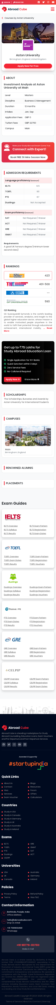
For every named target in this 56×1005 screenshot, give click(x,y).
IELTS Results (10, 533)
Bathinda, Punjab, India (18, 911)
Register (19, 2)
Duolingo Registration (40, 591)
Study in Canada (12, 815)
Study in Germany (12, 818)
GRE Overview (10, 648)
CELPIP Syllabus (11, 682)
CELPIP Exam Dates (38, 686)
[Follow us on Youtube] (53, 2)
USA (6, 872)
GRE (32, 843)
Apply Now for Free (28, 66)
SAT (32, 850)
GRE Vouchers (36, 656)
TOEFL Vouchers (37, 564)
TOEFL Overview (11, 556)
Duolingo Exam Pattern (40, 587)
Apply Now (12, 379)
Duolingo (8, 854)
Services (8, 793)
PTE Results (9, 625)
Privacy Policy (10, 893)
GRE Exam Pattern (38, 648)
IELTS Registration (38, 529)
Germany (35, 875)
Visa (6, 790)
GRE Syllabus (10, 652)
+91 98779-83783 (28, 945)
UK (5, 875)
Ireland (33, 879)
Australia (34, 872)
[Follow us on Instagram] (48, 2)
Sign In (7, 2)
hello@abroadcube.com (19, 919)
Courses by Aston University (19, 18)
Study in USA (10, 811)
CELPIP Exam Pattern (39, 679)
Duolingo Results (12, 594)
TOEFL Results (10, 564)
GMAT (33, 847)
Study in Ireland (11, 829)
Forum (33, 790)
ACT (32, 854)
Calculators (36, 797)
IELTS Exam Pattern (38, 526)
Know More (31, 379)
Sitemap (46, 1001)
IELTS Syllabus (10, 529)
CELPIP (7, 857)
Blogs (33, 783)
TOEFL (7, 847)
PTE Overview (10, 617)
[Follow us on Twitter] (43, 2)
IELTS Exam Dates (38, 533)
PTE (5, 850)
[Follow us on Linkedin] (25, 745)
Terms (7, 897)
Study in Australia (12, 825)
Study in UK (9, 822)
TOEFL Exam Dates (12, 560)
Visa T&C (34, 897)
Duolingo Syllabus (12, 591)
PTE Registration (37, 621)
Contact (8, 786)
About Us (8, 783)
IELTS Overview (11, 526)
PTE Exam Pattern (38, 617)
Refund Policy (36, 893)
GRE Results (9, 656)
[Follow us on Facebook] (39, 2)
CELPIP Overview (11, 679)
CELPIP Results (10, 686)
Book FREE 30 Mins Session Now (28, 157)
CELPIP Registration (39, 682)
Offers (33, 793)
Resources (35, 786)
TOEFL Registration (38, 560)
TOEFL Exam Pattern (39, 556)
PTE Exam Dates (11, 621)
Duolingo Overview (13, 587)
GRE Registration (37, 652)
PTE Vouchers (36, 625)
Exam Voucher (11, 797)
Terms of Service (14, 1001)
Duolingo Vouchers (39, 594)
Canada (8, 879)
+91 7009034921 (14, 927)
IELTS (6, 843)
